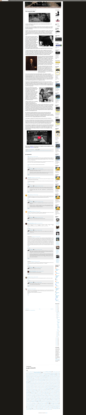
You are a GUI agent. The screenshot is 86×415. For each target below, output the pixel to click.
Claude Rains (52, 377)
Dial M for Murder (48, 378)
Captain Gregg (34, 375)
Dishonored (37, 379)
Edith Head (32, 380)
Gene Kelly (57, 382)
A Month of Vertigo (48, 371)
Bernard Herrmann (48, 374)
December (58, 312)
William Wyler (42, 409)
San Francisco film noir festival (53, 400)
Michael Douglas (51, 394)
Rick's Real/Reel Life (57, 273)
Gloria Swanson (57, 383)
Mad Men (28, 392)
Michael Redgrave (28, 395)
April (57, 333)
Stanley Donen (39, 402)
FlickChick (40, 381)
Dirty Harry (34, 379)
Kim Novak (34, 390)
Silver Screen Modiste (45, 401)
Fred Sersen (34, 382)
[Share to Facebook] (38, 149)
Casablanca (46, 375)
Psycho (27, 399)
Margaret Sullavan (28, 393)
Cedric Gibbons (58, 375)
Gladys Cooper (45, 383)
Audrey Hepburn (47, 373)
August (58, 331)
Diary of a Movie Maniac (31, 223)
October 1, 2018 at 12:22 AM (38, 267)
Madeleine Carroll (32, 392)
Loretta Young (35, 391)
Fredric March (38, 382)
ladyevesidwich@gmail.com (57, 359)
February (58, 335)
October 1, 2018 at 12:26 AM (38, 249)
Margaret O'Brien (57, 392)
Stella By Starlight (44, 402)
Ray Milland (46, 399)
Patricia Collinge (55, 397)
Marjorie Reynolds (42, 393)
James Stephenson (49, 386)
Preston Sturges (57, 398)
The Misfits (38, 405)
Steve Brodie (53, 402)
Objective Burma (28, 397)
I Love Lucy (38, 385)
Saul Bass (58, 400)
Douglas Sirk (29, 380)
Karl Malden (50, 389)
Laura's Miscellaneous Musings (57, 270)
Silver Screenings (57, 285)
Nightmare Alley (58, 396)
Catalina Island (50, 375)
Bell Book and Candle (42, 374)
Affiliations (38, 7)
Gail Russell (45, 382)
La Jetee (38, 390)
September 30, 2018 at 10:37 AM (38, 201)
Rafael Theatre (42, 399)
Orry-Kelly (34, 397)
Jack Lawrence (40, 386)
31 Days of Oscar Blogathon (37, 371)
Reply (28, 165)
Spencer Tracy (35, 402)
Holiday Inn (51, 384)
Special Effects (31, 402)
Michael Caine (43, 394)
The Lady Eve (31, 168)
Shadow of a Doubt (34, 401)
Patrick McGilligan (31, 398)
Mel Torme (36, 394)
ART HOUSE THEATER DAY (58, 322)
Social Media (33, 7)
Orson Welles (37, 397)
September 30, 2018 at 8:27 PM (36, 236)
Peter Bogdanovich (39, 398)
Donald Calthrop (41, 379)
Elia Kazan (46, 380)
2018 (57, 311)
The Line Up (35, 405)
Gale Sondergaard (50, 382)
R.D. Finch (30, 399)
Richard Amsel (58, 399)
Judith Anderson (42, 389)
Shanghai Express (40, 401)
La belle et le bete (41, 390)
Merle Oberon (39, 394)
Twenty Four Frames (57, 300)
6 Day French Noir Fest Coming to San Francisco (58, 326)
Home (26, 7)
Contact (29, 7)
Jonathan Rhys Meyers (42, 388)
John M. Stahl (37, 388)
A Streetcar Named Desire (56, 371)
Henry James (32, 150)
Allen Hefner (49, 372)
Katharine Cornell (55, 389)
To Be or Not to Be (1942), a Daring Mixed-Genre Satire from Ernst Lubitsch (58, 243)
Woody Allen (46, 409)
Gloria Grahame (53, 383)
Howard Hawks (27, 385)
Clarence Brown (40, 377)
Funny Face (42, 382)
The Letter (32, 405)
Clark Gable (44, 377)
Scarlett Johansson (28, 401)
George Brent (33, 383)
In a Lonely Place (46, 385)
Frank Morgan (51, 381)
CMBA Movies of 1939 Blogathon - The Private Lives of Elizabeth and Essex (58, 251)
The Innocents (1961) (58, 319)
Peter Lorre (44, 398)
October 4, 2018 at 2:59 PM (39, 271)
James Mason (44, 386)
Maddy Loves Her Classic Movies (41, 150)
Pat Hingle (52, 397)
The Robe (42, 406)
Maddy (28, 156)
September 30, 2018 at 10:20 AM (38, 168)
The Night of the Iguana (42, 405)
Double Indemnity (53, 379)
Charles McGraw (41, 376)
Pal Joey (45, 397)
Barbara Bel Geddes (28, 374)
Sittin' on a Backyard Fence (57, 401)
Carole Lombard (38, 375)
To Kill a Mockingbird (39, 407)
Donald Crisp (44, 379)
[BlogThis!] (36, 149)
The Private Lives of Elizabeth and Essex (31, 406)
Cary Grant (42, 375)
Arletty (31, 373)
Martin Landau (57, 393)
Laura (44, 390)
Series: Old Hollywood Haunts (53, 7)
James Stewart (53, 386)
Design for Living (35, 378)
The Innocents (46, 150)
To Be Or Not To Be (29, 407)
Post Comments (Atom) (32, 310)
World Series (50, 409)
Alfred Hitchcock (37, 372)
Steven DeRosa (57, 402)
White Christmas (28, 409)
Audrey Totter (51, 373)
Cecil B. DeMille (54, 375)
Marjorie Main (37, 393)
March (58, 334)
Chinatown (53, 376)
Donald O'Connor (49, 379)
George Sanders (41, 383)
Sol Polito (28, 402)
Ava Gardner (54, 373)
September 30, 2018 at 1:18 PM (36, 211)
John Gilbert (56, 387)
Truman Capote (29, 151)
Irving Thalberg (30, 386)
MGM (59, 391)
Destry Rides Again (43, 378)
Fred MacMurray (30, 382)
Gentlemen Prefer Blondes (28, 383)
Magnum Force (48, 392)
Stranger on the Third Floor (29, 403)
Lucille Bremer (52, 391)
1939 (26, 371)
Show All (59, 301)
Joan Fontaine (39, 387)
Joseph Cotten (55, 388)
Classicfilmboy (48, 377)
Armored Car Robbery (35, 373)
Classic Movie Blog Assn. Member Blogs (57, 276)
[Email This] (35, 149)
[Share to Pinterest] (39, 149)
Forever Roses (58, 330)
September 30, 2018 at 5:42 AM (36, 177)
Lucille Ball (49, 391)
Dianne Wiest (52, 378)
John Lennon (34, 388)
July (57, 332)
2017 (57, 337)
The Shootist (50, 406)
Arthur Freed (39, 373)
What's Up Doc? (50, 408)
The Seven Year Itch (46, 406)
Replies (29, 167)
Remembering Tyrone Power (58, 236)
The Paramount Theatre (48, 405)
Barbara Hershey (32, 374)
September (58, 317)
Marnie (54, 393)
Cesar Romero (28, 376)
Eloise (53, 380)
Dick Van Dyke (55, 378)
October (58, 315)
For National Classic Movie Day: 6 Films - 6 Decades (58, 223)
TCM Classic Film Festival (54, 403)
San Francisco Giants (47, 400)
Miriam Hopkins (36, 395)
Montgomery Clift (41, 395)
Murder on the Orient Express (54, 395)
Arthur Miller (42, 373)
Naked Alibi (38, 396)
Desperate (39, 378)
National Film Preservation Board (43, 396)
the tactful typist (30, 211)
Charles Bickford (32, 376)
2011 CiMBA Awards (30, 371)
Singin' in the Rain (51, 401)
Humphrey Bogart (32, 385)
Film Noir (47, 7)
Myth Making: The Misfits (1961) (57, 230)
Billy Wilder (57, 374)
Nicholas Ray (54, 396)
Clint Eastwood (56, 377)
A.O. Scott (27, 372)
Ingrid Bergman (50, 385)
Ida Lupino (42, 385)
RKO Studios (33, 399)
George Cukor (37, 383)
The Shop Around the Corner (56, 406)
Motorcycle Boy (49, 395)
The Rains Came (38, 406)
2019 (57, 310)
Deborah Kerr (29, 150)
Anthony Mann (53, 372)
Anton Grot (28, 373)
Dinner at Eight (30, 379)
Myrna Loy (31, 396)
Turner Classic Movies (49, 407)
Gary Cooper (54, 382)
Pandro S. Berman (48, 397)
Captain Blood (30, 375)
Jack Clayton (35, 150)
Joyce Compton (37, 389)
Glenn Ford (49, 383)
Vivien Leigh (44, 408)
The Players (59, 405)
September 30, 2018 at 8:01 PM (38, 223)
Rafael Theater (37, 399)
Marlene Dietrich (46, 393)
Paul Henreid (35, 398)
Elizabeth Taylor (50, 380)
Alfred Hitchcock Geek (45, 372)
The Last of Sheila (28, 405)
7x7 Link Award (42, 371)
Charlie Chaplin (45, 376)
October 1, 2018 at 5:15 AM (38, 282)
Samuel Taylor (42, 400)
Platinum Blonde (48, 398)
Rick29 (28, 194)
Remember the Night (53, 399)
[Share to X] (37, 149)
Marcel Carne (53, 392)
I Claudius (36, 385)
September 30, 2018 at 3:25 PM (38, 217)
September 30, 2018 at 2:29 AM (34, 156)
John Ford (53, 387)
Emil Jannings (56, 380)
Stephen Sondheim (49, 402)
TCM (47, 403)
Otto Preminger (41, 397)
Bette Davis (53, 374)
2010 (57, 345)
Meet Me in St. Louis (31, 394)
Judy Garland (46, 389)
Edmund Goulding (36, 380)
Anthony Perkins (58, 372)
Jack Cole (37, 386)
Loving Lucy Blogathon (45, 391)
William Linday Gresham (37, 409)
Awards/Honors (43, 7)
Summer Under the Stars (42, 403)
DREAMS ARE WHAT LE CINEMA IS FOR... (57, 289)
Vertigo (30, 408)
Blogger (46, 412)
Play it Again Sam (52, 398)
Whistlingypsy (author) (56, 408)
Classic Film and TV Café (57, 282)
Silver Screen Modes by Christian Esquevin (57, 296)
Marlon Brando (51, 393)
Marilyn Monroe (33, 393)
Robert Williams (28, 400)
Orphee (31, 397)
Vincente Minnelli (39, 408)
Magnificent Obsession (44, 392)
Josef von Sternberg (49, 388)
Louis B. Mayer (39, 391)
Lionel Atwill (31, 391)
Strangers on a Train (35, 403)
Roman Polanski (33, 400)
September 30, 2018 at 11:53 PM (35, 261)
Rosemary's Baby (38, 400)
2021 (57, 308)
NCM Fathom (34, 396)
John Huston (30, 388)
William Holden (32, 409)
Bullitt (27, 375)
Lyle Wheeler (56, 391)
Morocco (45, 395)
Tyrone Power (54, 407)
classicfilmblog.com (57, 293)
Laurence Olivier (48, 390)
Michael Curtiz (47, 394)
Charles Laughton (37, 376)
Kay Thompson (31, 390)
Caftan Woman (29, 177)
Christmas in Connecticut (35, 377)
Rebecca (49, 399)
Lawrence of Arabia (53, 390)
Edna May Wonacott (41, 380)
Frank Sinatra (56, 381)
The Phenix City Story (54, 405)
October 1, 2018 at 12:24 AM (38, 230)
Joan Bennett (27, 387)
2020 (57, 309)
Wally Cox (47, 408)
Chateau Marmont (50, 376)
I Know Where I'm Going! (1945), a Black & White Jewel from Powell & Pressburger (58, 260)
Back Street (58, 373)
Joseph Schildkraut (32, 389)
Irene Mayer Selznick (55, 385)
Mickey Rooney (32, 395)
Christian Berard (57, 376)
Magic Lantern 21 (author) (38, 392)
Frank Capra (47, 381)
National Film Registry (49, 396)
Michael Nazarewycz (56, 394)
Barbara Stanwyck (37, 374)
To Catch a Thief (34, 407)
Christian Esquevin (28, 377)
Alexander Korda (31, 372)
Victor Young (34, 408)
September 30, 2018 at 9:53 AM (34, 194)
